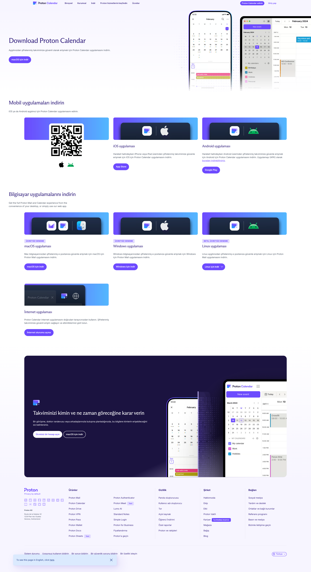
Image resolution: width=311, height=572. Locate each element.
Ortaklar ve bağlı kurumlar (261, 509)
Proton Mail (74, 498)
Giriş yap (272, 3)
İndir (93, 3)
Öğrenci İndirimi (167, 519)
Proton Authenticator (124, 498)
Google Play (211, 170)
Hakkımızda (209, 498)
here (52, 560)
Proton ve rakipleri (168, 530)
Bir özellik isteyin (128, 553)
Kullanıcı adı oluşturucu (170, 503)
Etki (205, 509)
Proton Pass (75, 519)
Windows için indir (125, 266)
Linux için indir (212, 266)
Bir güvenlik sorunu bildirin (104, 553)
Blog (205, 536)
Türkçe (279, 554)
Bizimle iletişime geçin (259, 525)
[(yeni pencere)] (25, 500)
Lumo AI (118, 509)
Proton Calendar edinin (252, 3)
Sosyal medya (255, 498)
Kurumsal (81, 3)
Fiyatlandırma (120, 530)
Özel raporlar (165, 525)
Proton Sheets (76, 536)
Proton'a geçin (121, 536)
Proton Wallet (75, 525)
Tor (160, 509)
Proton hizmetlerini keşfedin (113, 3)
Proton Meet (120, 503)
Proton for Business (123, 525)
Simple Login (120, 519)
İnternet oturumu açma (39, 332)
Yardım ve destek (257, 503)
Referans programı (257, 514)
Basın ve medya (256, 519)
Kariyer (207, 519)
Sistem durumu (32, 553)
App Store (121, 166)
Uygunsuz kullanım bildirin (55, 553)
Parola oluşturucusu (169, 498)
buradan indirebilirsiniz (213, 160)
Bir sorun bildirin (80, 553)
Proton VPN (75, 514)
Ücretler (136, 3)
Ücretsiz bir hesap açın (48, 434)
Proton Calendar (77, 503)
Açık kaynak (165, 514)
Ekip (205, 503)
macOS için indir (20, 59)
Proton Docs (75, 530)
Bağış (206, 530)
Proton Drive (75, 509)
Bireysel (69, 3)
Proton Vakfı (209, 514)
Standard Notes (121, 514)
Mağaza (207, 525)
